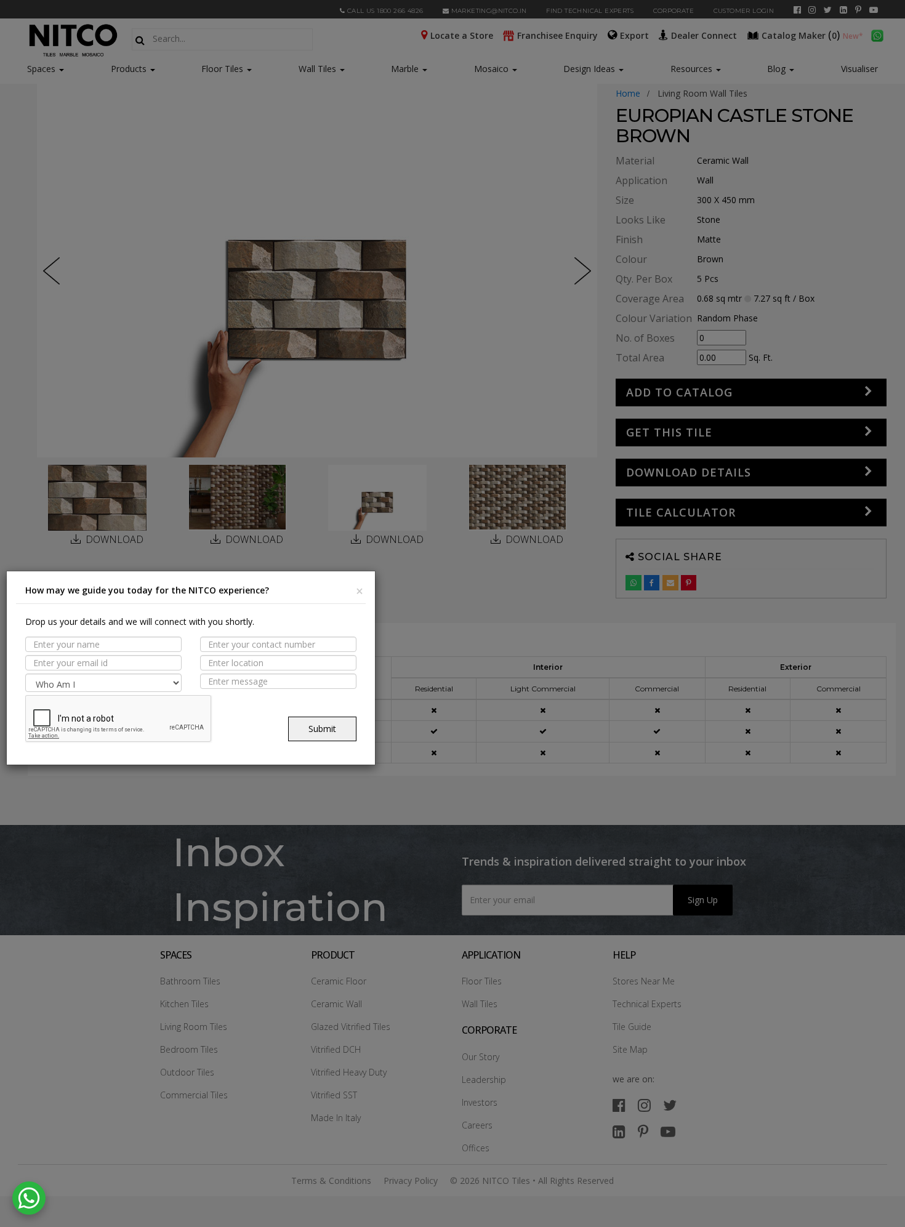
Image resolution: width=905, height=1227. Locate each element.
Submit (322, 728)
